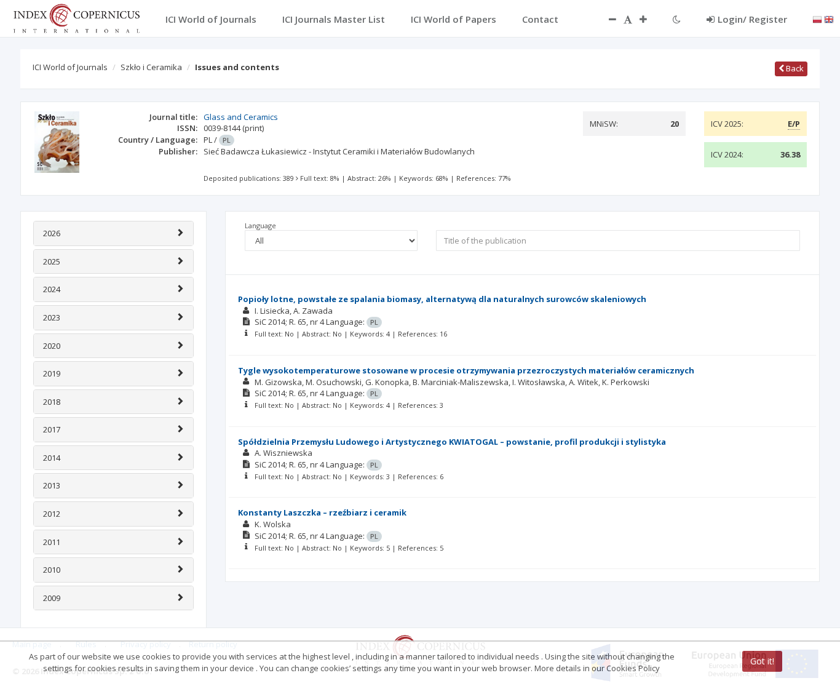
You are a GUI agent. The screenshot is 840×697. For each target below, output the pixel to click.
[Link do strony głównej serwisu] (76, 17)
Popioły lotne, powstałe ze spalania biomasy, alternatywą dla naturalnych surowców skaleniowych (442, 299)
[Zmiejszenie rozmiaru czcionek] (606, 19)
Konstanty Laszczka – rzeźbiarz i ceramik (322, 512)
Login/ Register (752, 19)
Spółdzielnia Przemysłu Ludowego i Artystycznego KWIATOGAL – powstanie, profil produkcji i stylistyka (452, 441)
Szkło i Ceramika (151, 67)
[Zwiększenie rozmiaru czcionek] (649, 19)
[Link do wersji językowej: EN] (829, 18)
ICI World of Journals (70, 67)
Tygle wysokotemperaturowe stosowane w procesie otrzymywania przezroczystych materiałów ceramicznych (466, 370)
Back (794, 68)
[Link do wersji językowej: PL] (817, 18)
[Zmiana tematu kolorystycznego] (677, 19)
